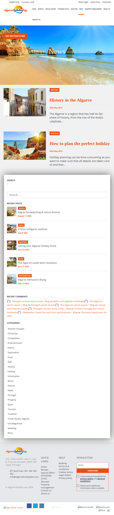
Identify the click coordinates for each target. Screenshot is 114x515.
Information (13, 376)
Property (12, 399)
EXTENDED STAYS (63, 9)
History (11, 366)
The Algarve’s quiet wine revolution (37, 262)
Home (34, 9)
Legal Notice (65, 475)
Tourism (12, 409)
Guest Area (95, 2)
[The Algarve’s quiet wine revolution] (11, 262)
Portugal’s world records (43, 305)
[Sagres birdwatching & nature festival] (11, 211)
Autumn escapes (16, 328)
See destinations (15, 36)
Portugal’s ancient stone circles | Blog (31, 301)
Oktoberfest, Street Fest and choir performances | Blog (50, 312)
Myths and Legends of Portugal (68, 301)
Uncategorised (15, 423)
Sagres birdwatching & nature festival (39, 212)
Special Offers (50, 9)
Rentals (41, 9)
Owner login (83, 2)
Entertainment (15, 343)
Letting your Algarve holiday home (37, 245)
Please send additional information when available (92, 486)
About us (106, 9)
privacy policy (86, 478)
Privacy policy (65, 478)
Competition (14, 338)
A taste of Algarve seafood (32, 229)
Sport (10, 404)
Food (10, 357)
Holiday (11, 371)
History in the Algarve (71, 100)
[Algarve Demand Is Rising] (11, 279)
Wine (10, 433)
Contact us (36, 20)
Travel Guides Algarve (18, 418)
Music (11, 380)
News (81, 9)
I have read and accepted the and (93, 478)
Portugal (12, 395)
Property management (93, 9)
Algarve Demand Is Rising (32, 279)
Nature (11, 385)
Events (11, 347)
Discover (74, 9)
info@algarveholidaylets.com (24, 476)
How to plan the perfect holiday (80, 143)
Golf (10, 361)
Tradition (12, 414)
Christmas (13, 333)
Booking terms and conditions (64, 466)
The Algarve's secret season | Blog (77, 305)
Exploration (13, 352)
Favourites (107, 2)
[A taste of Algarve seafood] (11, 228)
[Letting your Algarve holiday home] (11, 245)
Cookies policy (66, 472)
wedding (12, 428)
